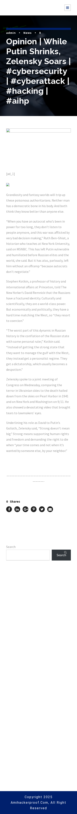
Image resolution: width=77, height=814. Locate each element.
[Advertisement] (38, 621)
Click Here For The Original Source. (32, 460)
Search (11, 547)
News (27, 33)
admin (11, 33)
